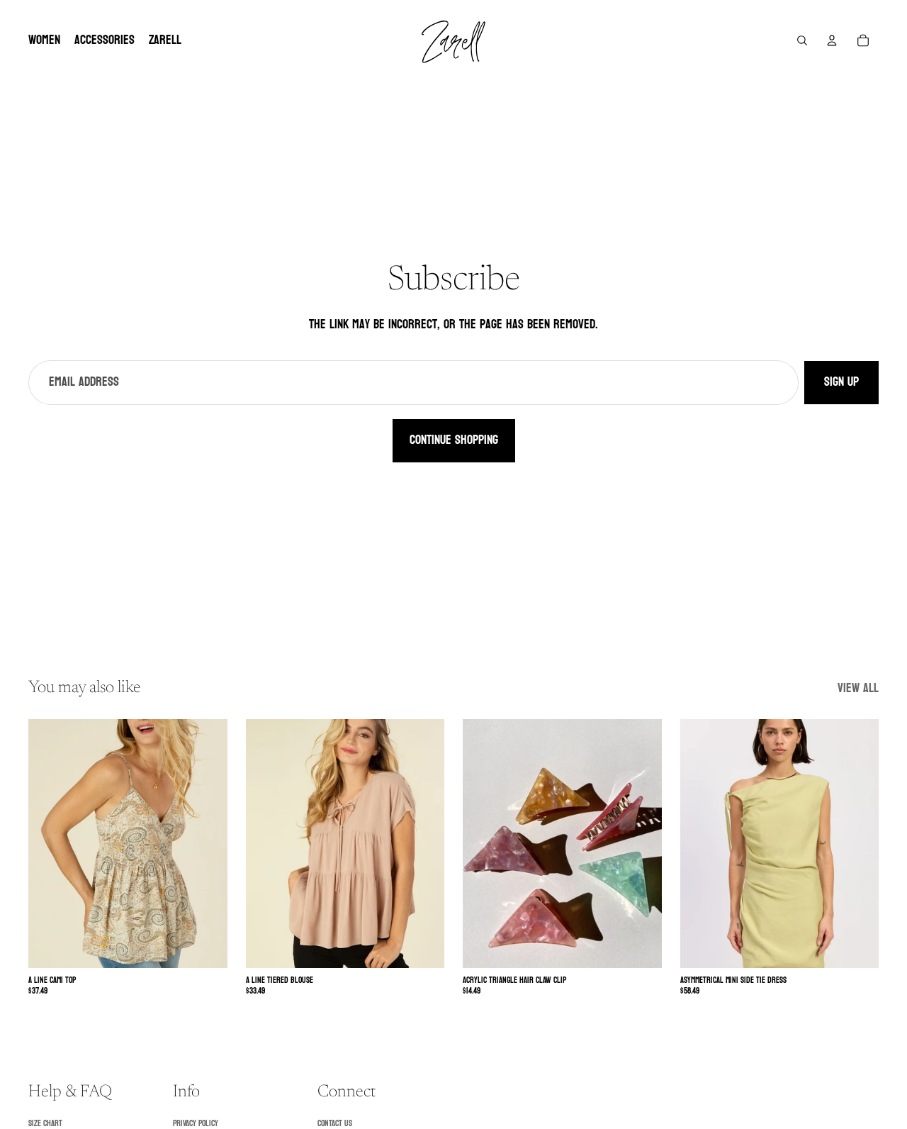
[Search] (802, 40)
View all (858, 689)
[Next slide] (206, 844)
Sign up (841, 382)
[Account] (831, 40)
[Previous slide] (49, 844)
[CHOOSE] (205, 947)
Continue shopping (454, 440)
